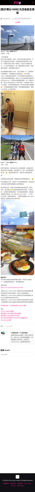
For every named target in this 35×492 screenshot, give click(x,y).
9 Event (13, 486)
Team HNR (27, 483)
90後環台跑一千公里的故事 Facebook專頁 (13, 305)
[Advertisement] (17, 376)
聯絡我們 (6, 483)
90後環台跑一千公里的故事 (11, 18)
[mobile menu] (32, 2)
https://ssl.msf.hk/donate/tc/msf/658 (12, 287)
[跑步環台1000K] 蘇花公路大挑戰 (11, 313)
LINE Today (20, 486)
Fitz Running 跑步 (6, 320)
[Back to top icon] (17, 477)
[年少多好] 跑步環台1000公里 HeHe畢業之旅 (14, 318)
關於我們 (13, 483)
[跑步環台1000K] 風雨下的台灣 (10, 315)
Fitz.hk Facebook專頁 (7, 311)
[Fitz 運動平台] (17, 2)
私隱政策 (20, 483)
